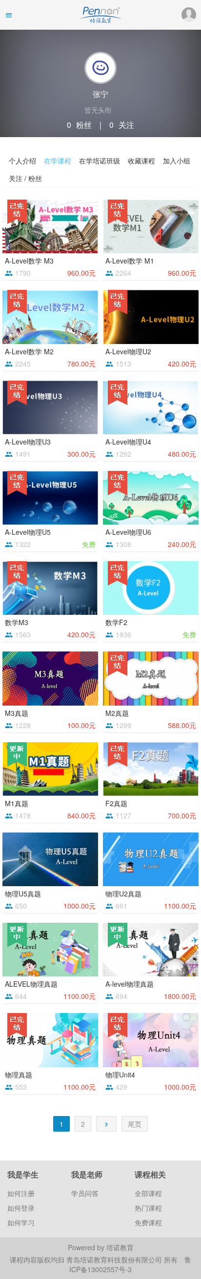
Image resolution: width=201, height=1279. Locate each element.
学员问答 (85, 1193)
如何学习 (21, 1222)
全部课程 (148, 1193)
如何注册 (21, 1193)
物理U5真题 (23, 893)
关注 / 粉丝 (25, 178)
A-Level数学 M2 (29, 351)
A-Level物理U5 (28, 532)
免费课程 (148, 1222)
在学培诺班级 (99, 160)
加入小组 (176, 160)
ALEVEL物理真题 (31, 984)
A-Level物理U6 (128, 532)
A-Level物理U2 (128, 351)
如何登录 (21, 1208)
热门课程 (148, 1208)
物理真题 (18, 1074)
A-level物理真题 (129, 984)
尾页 (134, 1124)
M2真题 (117, 713)
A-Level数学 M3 (29, 260)
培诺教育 (120, 1247)
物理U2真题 (123, 893)
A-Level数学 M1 (129, 260)
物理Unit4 (120, 1074)
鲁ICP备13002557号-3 (130, 1264)
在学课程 (57, 160)
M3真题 (16, 713)
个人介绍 (22, 160)
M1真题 (16, 803)
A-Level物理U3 (28, 442)
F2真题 (116, 803)
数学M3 (16, 622)
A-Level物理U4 (128, 442)
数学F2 (116, 622)
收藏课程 (141, 160)
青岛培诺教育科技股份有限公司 (115, 1259)
